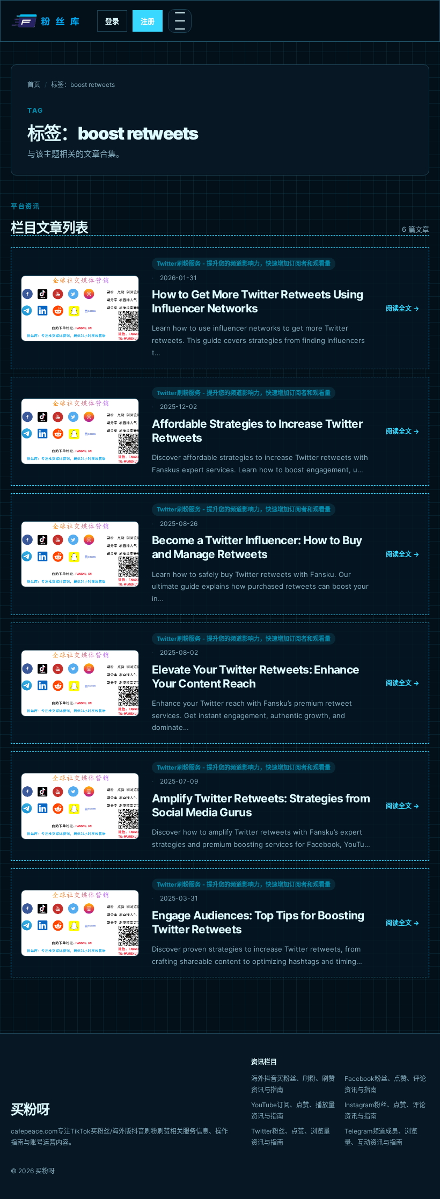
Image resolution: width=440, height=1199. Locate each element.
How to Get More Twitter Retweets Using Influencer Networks (257, 301)
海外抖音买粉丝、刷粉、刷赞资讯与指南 (293, 1084)
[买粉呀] (46, 21)
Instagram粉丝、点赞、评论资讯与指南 (385, 1110)
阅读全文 (402, 308)
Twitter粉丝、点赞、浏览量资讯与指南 (290, 1136)
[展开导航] (180, 21)
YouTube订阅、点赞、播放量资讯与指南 (293, 1110)
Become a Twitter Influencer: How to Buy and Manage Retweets (257, 547)
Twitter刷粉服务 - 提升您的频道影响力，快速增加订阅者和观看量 (244, 263)
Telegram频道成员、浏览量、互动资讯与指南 (380, 1136)
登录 (112, 21)
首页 (33, 85)
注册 (148, 21)
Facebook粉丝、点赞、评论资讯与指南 (385, 1084)
